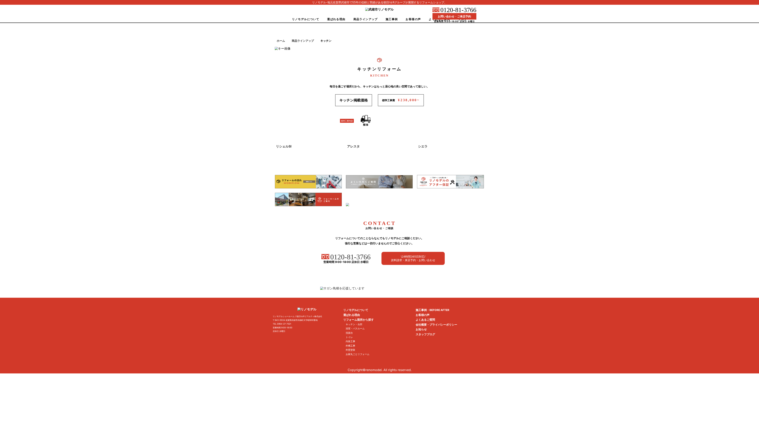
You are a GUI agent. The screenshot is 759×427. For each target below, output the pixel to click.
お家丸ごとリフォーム (357, 354)
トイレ (349, 337)
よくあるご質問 (425, 319)
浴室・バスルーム (355, 328)
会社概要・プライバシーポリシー (436, 324)
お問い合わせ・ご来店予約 (454, 16)
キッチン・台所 (354, 324)
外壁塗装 (350, 349)
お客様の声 (413, 19)
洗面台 (349, 332)
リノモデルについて (305, 19)
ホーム (281, 40)
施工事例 (392, 19)
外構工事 (350, 345)
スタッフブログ (425, 334)
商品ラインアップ (365, 19)
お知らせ (421, 329)
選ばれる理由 (336, 19)
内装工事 (350, 341)
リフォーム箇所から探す (358, 319)
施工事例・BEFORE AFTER (432, 310)
